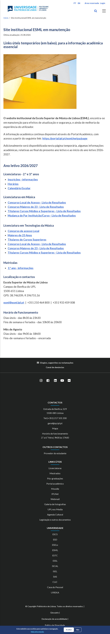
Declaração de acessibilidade (54, 619)
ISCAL (55, 566)
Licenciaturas (55, 468)
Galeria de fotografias (55, 504)
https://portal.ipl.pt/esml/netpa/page (64, 138)
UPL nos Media (55, 509)
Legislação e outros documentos (55, 519)
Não (77, 630)
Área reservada (92, 3)
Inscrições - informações (23, 179)
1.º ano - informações (20, 268)
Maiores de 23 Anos (20, 235)
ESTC (55, 555)
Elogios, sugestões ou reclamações (56, 362)
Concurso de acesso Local (23, 231)
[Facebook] (47, 380)
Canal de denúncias (55, 367)
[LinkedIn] (55, 380)
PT (75, 3)
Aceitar (69, 630)
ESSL (55, 560)
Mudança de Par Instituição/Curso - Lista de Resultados (42, 215)
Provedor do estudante (55, 453)
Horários (13, 184)
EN (79, 3)
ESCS (55, 534)
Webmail (55, 499)
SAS (55, 576)
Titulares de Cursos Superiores (27, 239)
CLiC (55, 581)
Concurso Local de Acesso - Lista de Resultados (37, 202)
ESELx (55, 544)
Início (5, 18)
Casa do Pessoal (55, 587)
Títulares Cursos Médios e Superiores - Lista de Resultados (44, 211)
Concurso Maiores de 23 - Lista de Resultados (36, 206)
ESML (55, 550)
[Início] (28, 8)
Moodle (55, 488)
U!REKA (55, 592)
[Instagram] (41, 380)
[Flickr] (69, 380)
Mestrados (55, 473)
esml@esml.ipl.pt (13, 302)
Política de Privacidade (55, 625)
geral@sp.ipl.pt (55, 423)
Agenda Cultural (55, 514)
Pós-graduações (55, 478)
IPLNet (55, 494)
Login (102, 3)
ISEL (55, 571)
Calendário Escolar (19, 188)
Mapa (55, 428)
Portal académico (55, 483)
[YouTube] (62, 380)
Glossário (54, 612)
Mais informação (37, 632)
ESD (55, 539)
